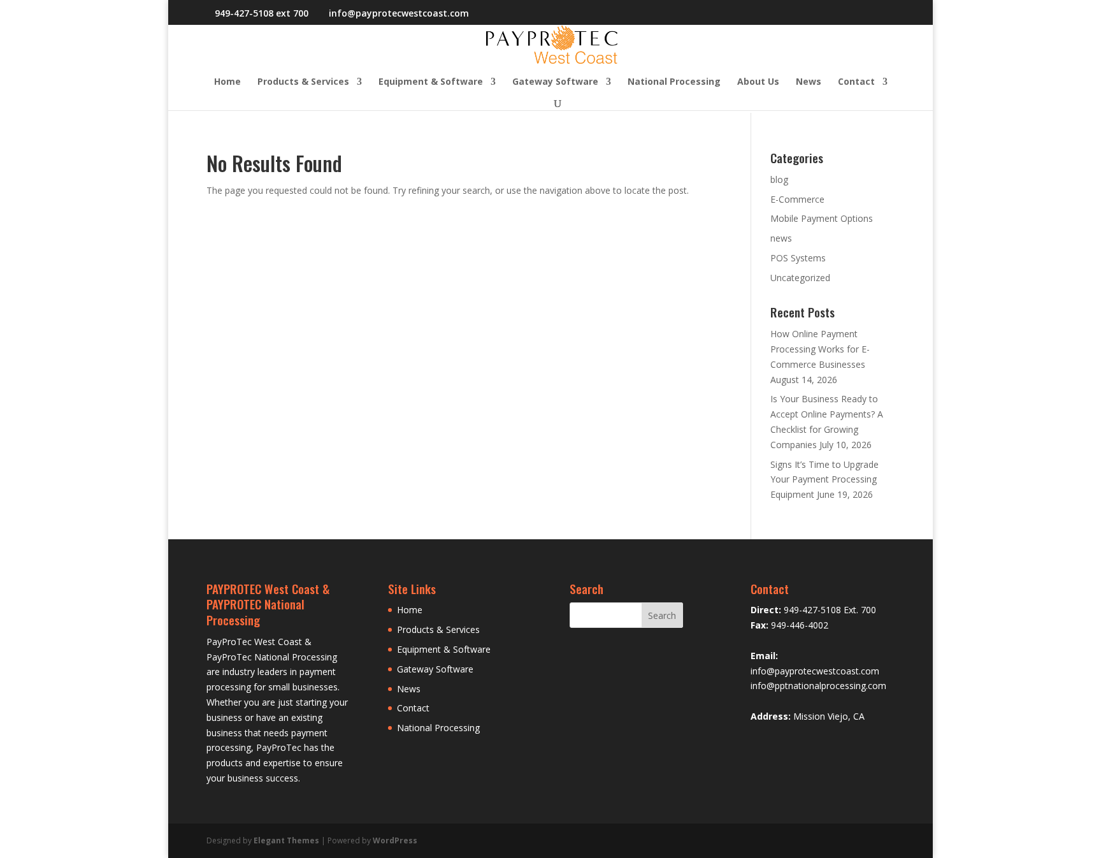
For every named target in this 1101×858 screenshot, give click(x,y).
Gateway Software (555, 82)
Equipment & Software (430, 82)
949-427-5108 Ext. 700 (830, 610)
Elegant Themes (286, 840)
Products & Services (303, 82)
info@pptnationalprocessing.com (818, 686)
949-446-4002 (799, 625)
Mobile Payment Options (821, 218)
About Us (758, 82)
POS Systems (798, 258)
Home (227, 82)
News (808, 82)
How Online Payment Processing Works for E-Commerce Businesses (820, 349)
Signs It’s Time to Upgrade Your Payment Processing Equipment (824, 479)
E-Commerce (797, 199)
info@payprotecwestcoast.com (815, 671)
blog (779, 179)
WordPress (395, 840)
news (781, 238)
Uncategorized (800, 278)
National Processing (674, 82)
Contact (856, 82)
